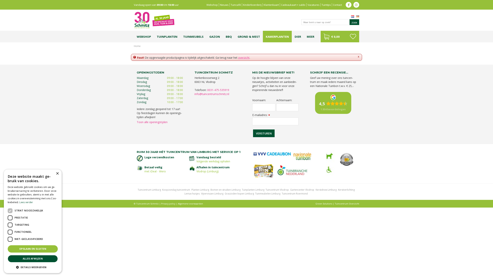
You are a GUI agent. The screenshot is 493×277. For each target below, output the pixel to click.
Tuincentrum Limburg (149, 189)
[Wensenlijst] (353, 36)
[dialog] (33, 221)
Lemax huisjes (192, 193)
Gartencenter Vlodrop (302, 189)
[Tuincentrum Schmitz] (154, 20)
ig (356, 5)
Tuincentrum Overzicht (347, 203)
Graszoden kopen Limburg (239, 193)
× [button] (57, 173)
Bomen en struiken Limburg (225, 189)
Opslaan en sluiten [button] (32, 248)
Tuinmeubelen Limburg (267, 193)
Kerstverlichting (346, 189)
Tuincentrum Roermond (295, 193)
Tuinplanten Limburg (253, 189)
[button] (33, 267)
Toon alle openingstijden (152, 122)
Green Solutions (323, 203)
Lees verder (26, 202)
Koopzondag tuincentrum (176, 189)
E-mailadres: (261, 115)
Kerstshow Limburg (326, 189)
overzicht (244, 57)
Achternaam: (284, 100)
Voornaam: (259, 100)
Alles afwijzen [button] (33, 258)
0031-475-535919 (218, 90)
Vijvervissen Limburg (212, 193)
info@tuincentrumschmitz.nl (212, 94)
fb (348, 5)
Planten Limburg (200, 189)
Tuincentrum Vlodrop (277, 189)
